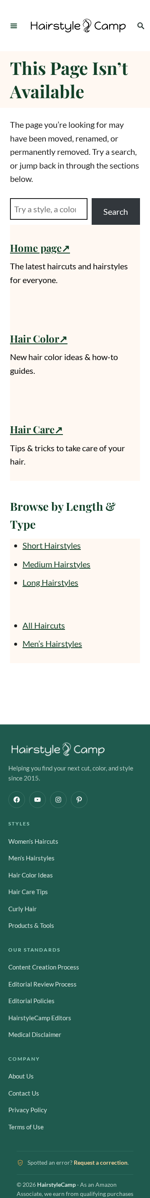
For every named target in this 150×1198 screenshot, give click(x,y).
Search (115, 211)
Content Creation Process (43, 967)
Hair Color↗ (39, 338)
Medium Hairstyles (56, 564)
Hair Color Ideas (30, 875)
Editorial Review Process (42, 984)
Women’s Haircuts (33, 841)
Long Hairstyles (50, 582)
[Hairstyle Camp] (78, 25)
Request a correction (101, 1162)
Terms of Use (26, 1127)
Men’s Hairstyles (52, 644)
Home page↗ (40, 247)
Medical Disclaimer (34, 1034)
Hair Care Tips (28, 891)
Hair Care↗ (36, 429)
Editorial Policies (31, 1000)
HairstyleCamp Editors (39, 1018)
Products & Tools (31, 925)
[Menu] (14, 25)
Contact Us (23, 1093)
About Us (21, 1076)
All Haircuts (43, 625)
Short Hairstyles (51, 545)
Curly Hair (22, 908)
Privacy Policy (27, 1109)
